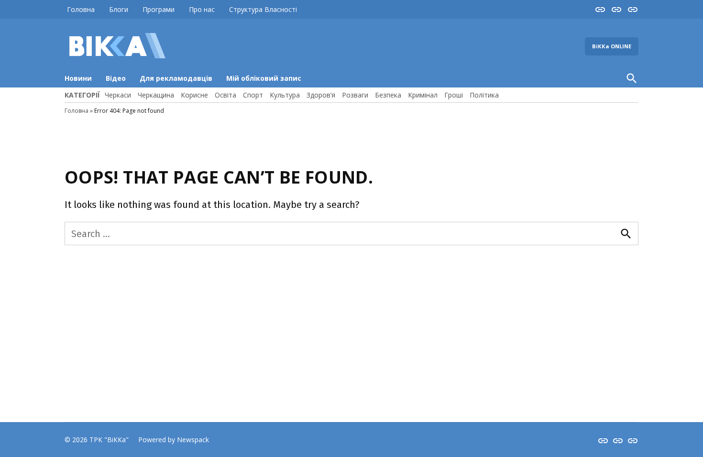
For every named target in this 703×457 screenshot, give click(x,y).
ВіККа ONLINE (611, 46)
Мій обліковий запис (263, 78)
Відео (116, 78)
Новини (78, 78)
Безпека (388, 94)
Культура (285, 94)
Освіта (225, 94)
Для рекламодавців (176, 78)
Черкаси (118, 94)
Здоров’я (321, 94)
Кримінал (423, 94)
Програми (159, 9)
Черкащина (156, 94)
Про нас (202, 9)
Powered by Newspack (173, 439)
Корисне (194, 94)
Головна (81, 9)
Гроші (453, 94)
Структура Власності (263, 9)
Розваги (355, 94)
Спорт (253, 94)
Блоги (118, 9)
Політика (484, 94)
